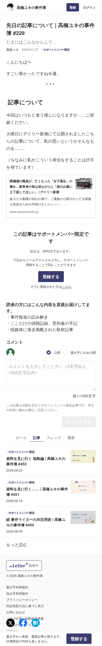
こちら (66, 286)
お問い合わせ (15, 612)
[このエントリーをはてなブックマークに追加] (35, 623)
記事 (36, 437)
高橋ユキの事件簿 (31, 7)
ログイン (89, 7)
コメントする (78, 422)
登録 (73, 7)
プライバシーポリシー (22, 599)
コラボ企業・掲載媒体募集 (25, 618)
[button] (10, 352)
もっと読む (16, 544)
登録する (51, 276)
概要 (71, 437)
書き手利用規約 (17, 587)
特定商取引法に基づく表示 (25, 606)
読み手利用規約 (17, 593)
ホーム (21, 437)
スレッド (54, 437)
